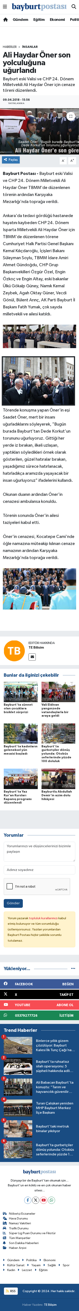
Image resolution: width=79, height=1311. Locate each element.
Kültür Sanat (16, 1265)
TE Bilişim (50, 1304)
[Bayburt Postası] (39, 7)
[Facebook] (27, 1200)
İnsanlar (30, 47)
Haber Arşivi (17, 1248)
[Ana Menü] (5, 7)
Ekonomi (57, 20)
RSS (13, 1291)
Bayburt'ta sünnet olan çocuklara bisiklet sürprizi (18, 708)
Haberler (10, 47)
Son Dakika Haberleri (24, 1243)
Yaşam (36, 1265)
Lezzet (27, 1270)
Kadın (11, 1270)
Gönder (13, 903)
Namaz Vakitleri (20, 1223)
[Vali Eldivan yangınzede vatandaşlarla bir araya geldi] (58, 692)
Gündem (20, 20)
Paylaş (13, 159)
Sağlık (52, 1265)
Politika (31, 1260)
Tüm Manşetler (20, 1238)
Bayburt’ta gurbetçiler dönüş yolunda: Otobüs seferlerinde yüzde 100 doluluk (56, 754)
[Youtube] (43, 1200)
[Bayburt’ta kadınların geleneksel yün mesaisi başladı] (21, 733)
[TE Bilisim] (14, 651)
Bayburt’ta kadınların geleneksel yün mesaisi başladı (21, 750)
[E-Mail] (32, 657)
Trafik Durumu (19, 1228)
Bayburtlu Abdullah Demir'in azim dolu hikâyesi (56, 795)
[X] (35, 1200)
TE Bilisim (36, 647)
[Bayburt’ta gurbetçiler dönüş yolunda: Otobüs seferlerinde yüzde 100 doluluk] (58, 733)
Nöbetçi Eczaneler (22, 1213)
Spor (66, 1265)
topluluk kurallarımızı (43, 918)
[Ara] (74, 7)
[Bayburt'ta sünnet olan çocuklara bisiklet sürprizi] (21, 692)
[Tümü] (73, 969)
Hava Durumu (18, 1218)
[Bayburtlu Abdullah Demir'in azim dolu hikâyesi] (58, 778)
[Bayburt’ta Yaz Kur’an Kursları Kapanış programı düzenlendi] (21, 778)
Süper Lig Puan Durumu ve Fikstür (32, 1233)
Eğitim (39, 20)
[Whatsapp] (51, 1200)
